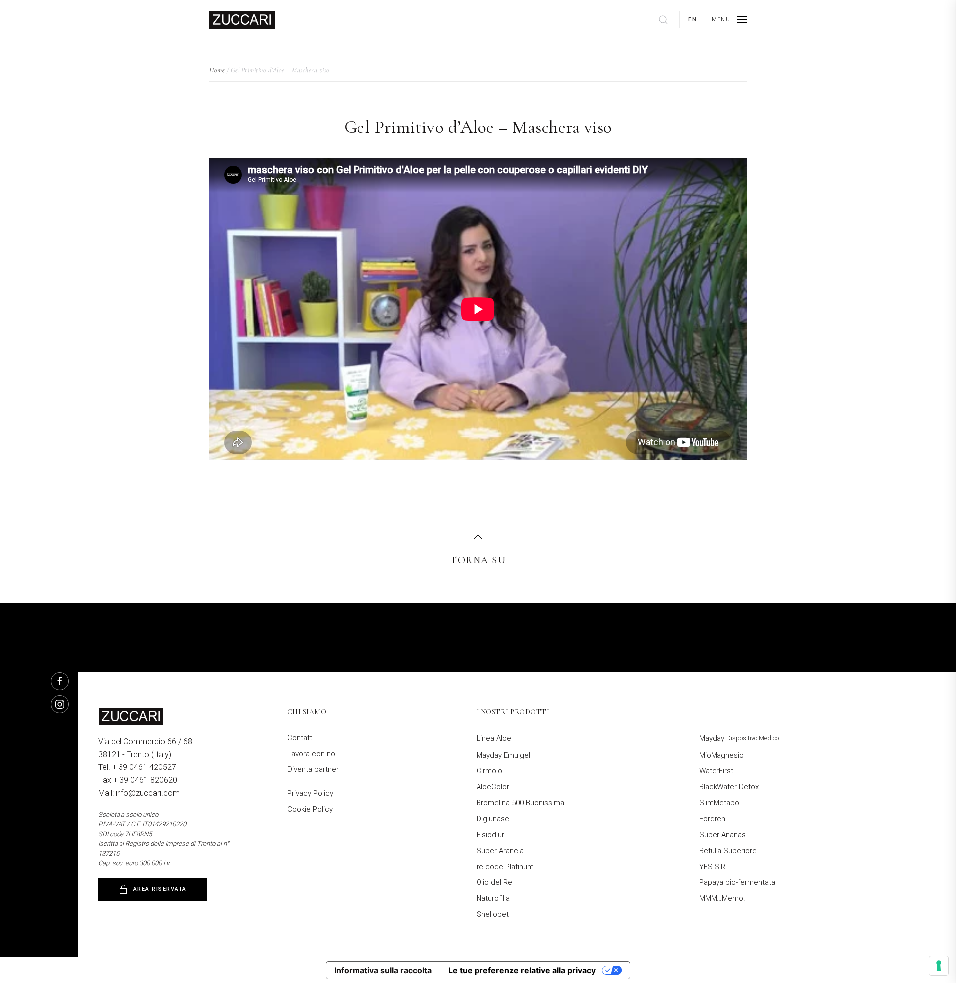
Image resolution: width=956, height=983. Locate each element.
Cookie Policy (310, 809)
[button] (729, 20)
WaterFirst (716, 770)
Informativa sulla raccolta (383, 970)
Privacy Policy (310, 793)
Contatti (300, 737)
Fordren (712, 818)
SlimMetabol (720, 802)
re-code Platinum (505, 866)
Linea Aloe (494, 738)
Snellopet (493, 914)
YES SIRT (714, 866)
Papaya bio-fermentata (737, 882)
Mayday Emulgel (503, 755)
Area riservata (160, 889)
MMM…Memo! (722, 898)
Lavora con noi (312, 753)
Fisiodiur (490, 834)
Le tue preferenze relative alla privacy (522, 970)
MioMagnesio (721, 755)
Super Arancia (500, 850)
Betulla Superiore (728, 850)
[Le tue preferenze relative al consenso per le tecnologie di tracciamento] (938, 965)
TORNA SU (478, 560)
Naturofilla (493, 898)
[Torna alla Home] (242, 20)
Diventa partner (313, 769)
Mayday (739, 738)
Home (217, 70)
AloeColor (493, 786)
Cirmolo (489, 770)
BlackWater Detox (729, 786)
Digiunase (493, 818)
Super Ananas (722, 834)
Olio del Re (494, 882)
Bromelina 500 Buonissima (520, 802)
